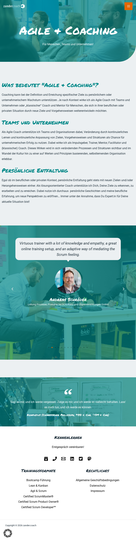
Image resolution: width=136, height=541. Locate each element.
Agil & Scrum (38, 491)
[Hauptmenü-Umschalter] (128, 6)
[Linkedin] (72, 459)
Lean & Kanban (38, 485)
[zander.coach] (14, 6)
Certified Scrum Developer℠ (38, 507)
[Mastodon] (89, 459)
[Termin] (46, 459)
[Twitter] (81, 459)
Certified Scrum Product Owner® (38, 501)
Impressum (98, 491)
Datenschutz (98, 485)
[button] (12, 289)
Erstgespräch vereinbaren (67, 447)
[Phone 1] (55, 459)
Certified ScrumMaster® (38, 496)
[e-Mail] (63, 459)
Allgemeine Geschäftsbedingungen (97, 480)
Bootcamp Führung (38, 480)
